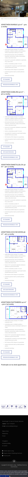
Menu (25, 2)
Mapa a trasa (5, 431)
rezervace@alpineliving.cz (12, 426)
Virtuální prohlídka (8, 152)
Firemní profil (7, 455)
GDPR (7, 476)
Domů (2, 18)
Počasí (3, 436)
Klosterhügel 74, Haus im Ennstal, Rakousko (12, 421)
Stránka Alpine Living (9, 451)
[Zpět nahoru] (14, 461)
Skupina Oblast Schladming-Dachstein (13, 453)
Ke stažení (4, 445)
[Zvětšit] (26, 30)
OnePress (19, 465)
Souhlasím (3, 476)
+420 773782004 (10, 423)
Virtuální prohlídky (6, 443)
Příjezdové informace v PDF (10, 84)
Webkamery (5, 433)
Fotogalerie (6, 79)
